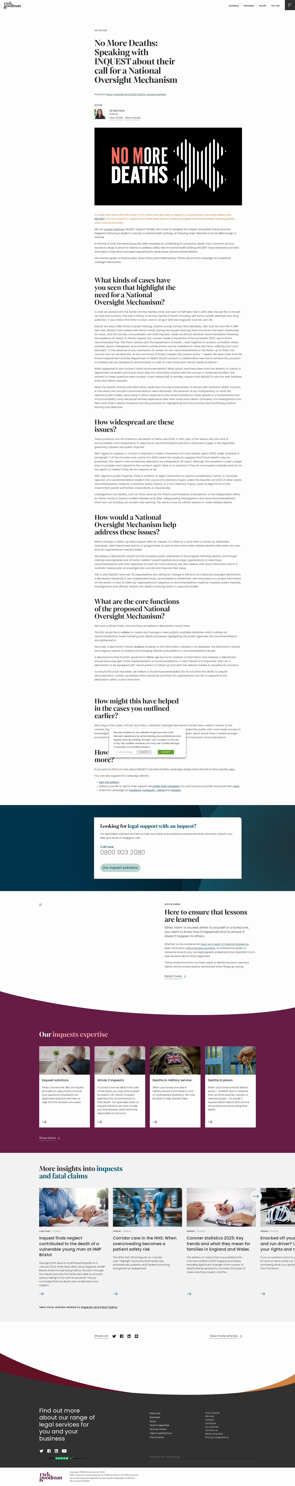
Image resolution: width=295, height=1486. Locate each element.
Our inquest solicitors (120, 868)
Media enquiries (214, 1434)
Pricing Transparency (217, 1437)
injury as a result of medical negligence (224, 944)
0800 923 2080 (122, 853)
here (236, 786)
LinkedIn (176, 790)
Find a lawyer (212, 1413)
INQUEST (99, 219)
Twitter (160, 790)
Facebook (135, 790)
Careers (209, 1420)
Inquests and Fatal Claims (129, 94)
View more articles (224, 1336)
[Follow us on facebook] (49, 1451)
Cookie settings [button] (124, 752)
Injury (263, 6)
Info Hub (209, 1416)
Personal (249, 6)
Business (234, 6)
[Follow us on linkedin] (56, 1451)
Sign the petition (109, 782)
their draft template (166, 786)
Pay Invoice (157, 1437)
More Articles (133, 118)
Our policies (211, 1427)
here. (232, 769)
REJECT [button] (144, 752)
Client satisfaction (161, 1433)
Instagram (148, 790)
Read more (173, 976)
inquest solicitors (114, 229)
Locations (210, 1423)
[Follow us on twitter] (41, 1451)
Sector (275, 6)
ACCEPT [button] (166, 752)
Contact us (211, 1430)
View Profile (116, 118)
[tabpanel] (74, 1244)
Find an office (158, 1429)
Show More (47, 1138)
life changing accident (201, 948)
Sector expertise (159, 1425)
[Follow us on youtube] (64, 1451)
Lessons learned (156, 94)
